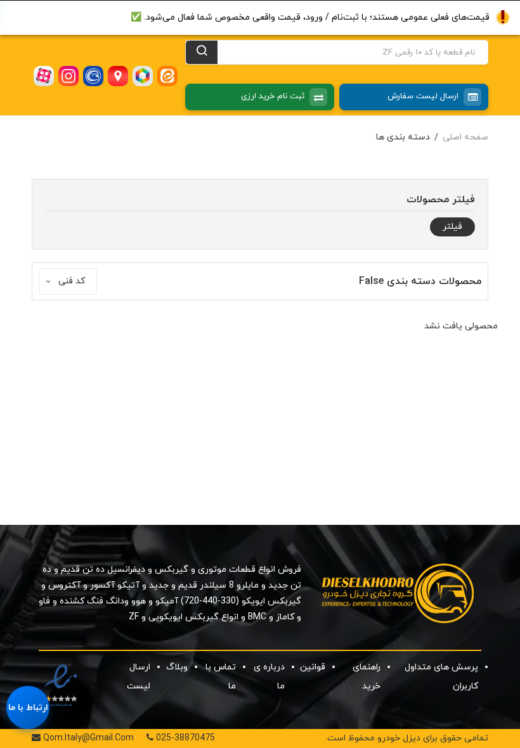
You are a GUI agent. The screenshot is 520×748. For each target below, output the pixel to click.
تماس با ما (220, 676)
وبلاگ (177, 667)
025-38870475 (184, 738)
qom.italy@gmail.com (87, 738)
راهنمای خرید (366, 676)
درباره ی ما (269, 676)
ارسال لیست (138, 676)
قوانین (312, 667)
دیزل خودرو (398, 738)
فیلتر (452, 227)
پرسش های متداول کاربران (441, 676)
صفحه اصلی (465, 137)
